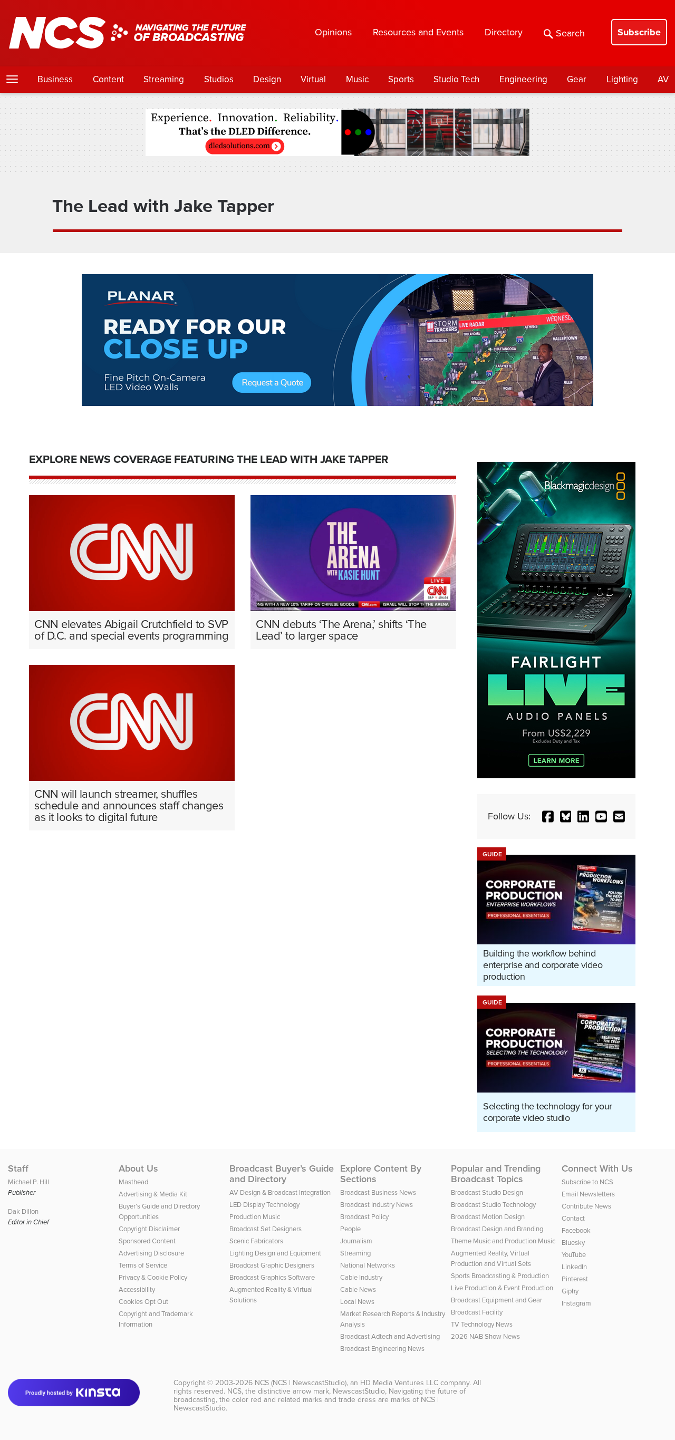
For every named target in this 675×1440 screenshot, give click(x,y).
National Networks (367, 1265)
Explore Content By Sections (380, 1173)
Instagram (576, 1303)
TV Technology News (482, 1324)
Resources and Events (418, 32)
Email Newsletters (588, 1194)
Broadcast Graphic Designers (271, 1265)
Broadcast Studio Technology (493, 1205)
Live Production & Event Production (502, 1288)
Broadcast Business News (378, 1192)
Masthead (133, 1182)
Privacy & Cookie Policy (153, 1277)
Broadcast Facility (477, 1312)
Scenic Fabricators (256, 1241)
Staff (18, 1168)
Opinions (333, 32)
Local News (357, 1302)
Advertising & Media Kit (153, 1194)
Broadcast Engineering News (382, 1349)
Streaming (163, 79)
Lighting (622, 79)
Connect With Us (597, 1168)
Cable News (358, 1289)
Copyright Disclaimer (149, 1229)
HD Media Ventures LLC (399, 1382)
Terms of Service (143, 1265)
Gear (576, 79)
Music (357, 79)
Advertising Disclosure (151, 1253)
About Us (138, 1168)
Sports (401, 79)
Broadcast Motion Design (488, 1217)
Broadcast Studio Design (487, 1192)
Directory (504, 32)
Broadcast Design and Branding (497, 1229)
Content (108, 79)
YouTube (574, 1255)
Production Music (254, 1217)
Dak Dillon (23, 1211)
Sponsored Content (147, 1241)
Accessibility (137, 1289)
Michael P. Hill (28, 1182)
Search (570, 33)
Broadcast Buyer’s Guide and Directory (281, 1173)
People (350, 1229)
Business (55, 79)
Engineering (523, 79)
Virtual (313, 79)
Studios (219, 79)
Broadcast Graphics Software (272, 1277)
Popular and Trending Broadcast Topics (496, 1173)
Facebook (576, 1230)
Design (267, 79)
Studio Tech (456, 79)
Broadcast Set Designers (265, 1229)
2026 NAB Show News (485, 1336)
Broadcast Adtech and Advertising (390, 1336)
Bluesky (573, 1243)
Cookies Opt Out (143, 1302)
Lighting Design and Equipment (275, 1253)
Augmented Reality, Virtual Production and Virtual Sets (491, 1258)
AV (663, 79)
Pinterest (575, 1279)
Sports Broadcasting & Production (500, 1276)
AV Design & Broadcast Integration (280, 1192)
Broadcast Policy (364, 1217)
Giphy (570, 1291)
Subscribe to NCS (587, 1182)
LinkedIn (574, 1267)
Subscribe (639, 32)
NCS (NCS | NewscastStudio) (300, 1382)
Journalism (356, 1241)
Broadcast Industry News (376, 1205)
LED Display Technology (264, 1205)
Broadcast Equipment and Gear (496, 1300)
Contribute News (586, 1206)
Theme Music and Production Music (503, 1241)
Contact (573, 1218)
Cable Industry (361, 1277)
